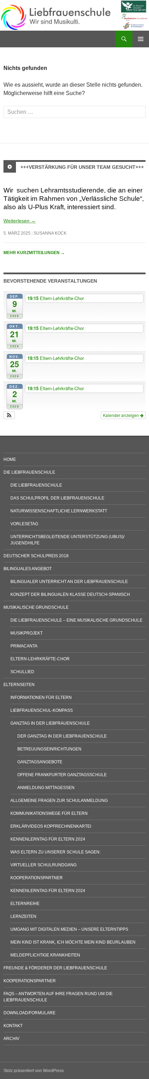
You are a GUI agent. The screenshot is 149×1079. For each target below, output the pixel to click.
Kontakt (13, 1025)
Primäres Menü (140, 39)
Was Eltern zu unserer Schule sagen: (55, 852)
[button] (9, 415)
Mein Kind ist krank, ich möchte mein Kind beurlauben (72, 942)
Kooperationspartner (36, 877)
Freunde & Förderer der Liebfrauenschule (55, 968)
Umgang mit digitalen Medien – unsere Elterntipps (69, 929)
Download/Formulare (29, 1012)
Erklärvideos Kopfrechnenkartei (50, 826)
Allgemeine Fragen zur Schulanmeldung (59, 800)
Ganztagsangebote (39, 761)
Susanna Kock (50, 233)
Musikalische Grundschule (36, 607)
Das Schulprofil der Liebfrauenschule (57, 498)
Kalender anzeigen (121, 415)
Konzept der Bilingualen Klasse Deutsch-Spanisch (70, 594)
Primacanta (23, 646)
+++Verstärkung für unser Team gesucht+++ (82, 167)
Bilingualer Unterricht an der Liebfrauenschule (69, 581)
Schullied (22, 671)
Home (9, 459)
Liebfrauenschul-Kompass (41, 710)
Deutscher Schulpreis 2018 (36, 555)
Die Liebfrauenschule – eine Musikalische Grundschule (76, 620)
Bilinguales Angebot (27, 568)
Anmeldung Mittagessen (45, 787)
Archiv (11, 1038)
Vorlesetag (24, 523)
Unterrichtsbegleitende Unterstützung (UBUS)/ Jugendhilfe (67, 539)
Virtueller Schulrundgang (43, 865)
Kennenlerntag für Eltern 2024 (47, 839)
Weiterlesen (19, 220)
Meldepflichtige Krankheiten (45, 955)
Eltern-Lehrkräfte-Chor (40, 658)
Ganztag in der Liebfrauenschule (50, 723)
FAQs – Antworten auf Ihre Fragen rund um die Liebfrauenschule (58, 996)
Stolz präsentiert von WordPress (33, 1070)
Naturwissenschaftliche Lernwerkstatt (58, 511)
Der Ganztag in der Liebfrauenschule (62, 736)
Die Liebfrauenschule (29, 472)
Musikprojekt (26, 633)
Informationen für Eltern (41, 697)
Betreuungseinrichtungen (49, 749)
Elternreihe (25, 903)
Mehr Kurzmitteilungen (34, 252)
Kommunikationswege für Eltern (49, 813)
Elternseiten (19, 684)
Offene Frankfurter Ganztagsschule (62, 774)
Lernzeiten (23, 916)
